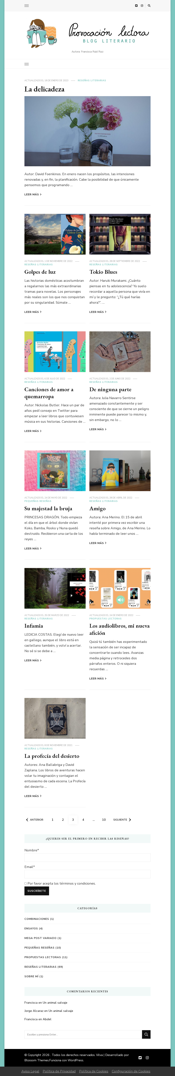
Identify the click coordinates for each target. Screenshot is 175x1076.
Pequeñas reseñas (37, 501)
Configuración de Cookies (131, 1071)
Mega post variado (40, 938)
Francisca (31, 1003)
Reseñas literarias (92, 80)
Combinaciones (36, 919)
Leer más (31, 194)
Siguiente (120, 819)
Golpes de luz (40, 271)
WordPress (75, 1060)
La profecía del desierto (51, 756)
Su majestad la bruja (48, 508)
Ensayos (31, 928)
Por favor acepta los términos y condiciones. (61, 883)
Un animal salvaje (55, 1003)
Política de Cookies (93, 1071)
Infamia (33, 625)
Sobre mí (31, 976)
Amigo (97, 508)
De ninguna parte (110, 389)
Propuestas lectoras (105, 618)
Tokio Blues (103, 271)
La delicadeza (44, 89)
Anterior (36, 819)
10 (105, 820)
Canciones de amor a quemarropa (48, 392)
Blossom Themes (36, 1060)
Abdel (47, 1019)
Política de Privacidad (59, 1071)
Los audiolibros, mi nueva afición (119, 629)
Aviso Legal (30, 1071)
